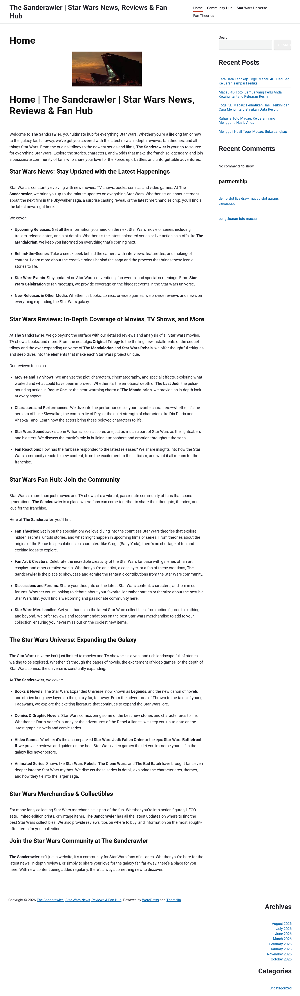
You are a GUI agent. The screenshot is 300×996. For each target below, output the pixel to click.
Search (224, 37)
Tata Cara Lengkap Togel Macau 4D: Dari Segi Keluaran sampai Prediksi (254, 81)
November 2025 (279, 954)
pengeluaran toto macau (238, 219)
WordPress (150, 900)
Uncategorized (280, 988)
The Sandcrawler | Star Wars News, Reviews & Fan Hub (79, 900)
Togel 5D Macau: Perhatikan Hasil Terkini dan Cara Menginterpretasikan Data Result (254, 107)
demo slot (226, 198)
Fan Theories (203, 16)
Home (198, 8)
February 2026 (280, 944)
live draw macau (247, 198)
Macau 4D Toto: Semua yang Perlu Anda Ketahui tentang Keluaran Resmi (250, 94)
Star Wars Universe (252, 8)
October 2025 (281, 959)
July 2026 (284, 929)
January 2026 (281, 949)
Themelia (173, 900)
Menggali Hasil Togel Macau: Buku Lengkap (253, 131)
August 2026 (282, 924)
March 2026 (282, 939)
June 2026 (283, 934)
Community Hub (219, 8)
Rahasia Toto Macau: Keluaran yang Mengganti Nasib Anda (247, 120)
